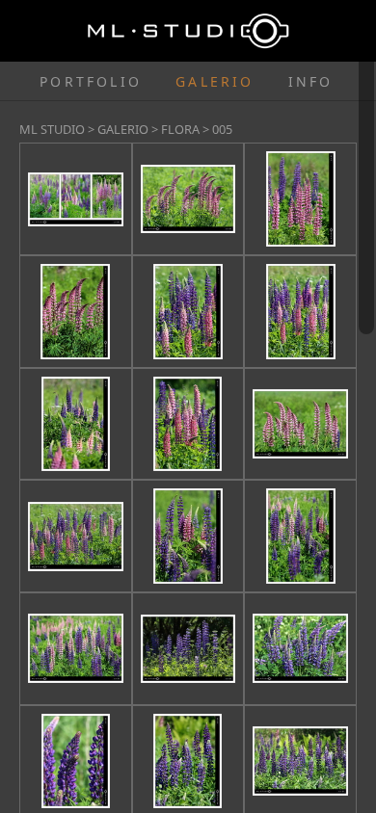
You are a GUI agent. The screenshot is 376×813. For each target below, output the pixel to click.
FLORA (180, 129)
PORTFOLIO (91, 81)
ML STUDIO (52, 129)
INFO (311, 81)
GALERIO (214, 81)
